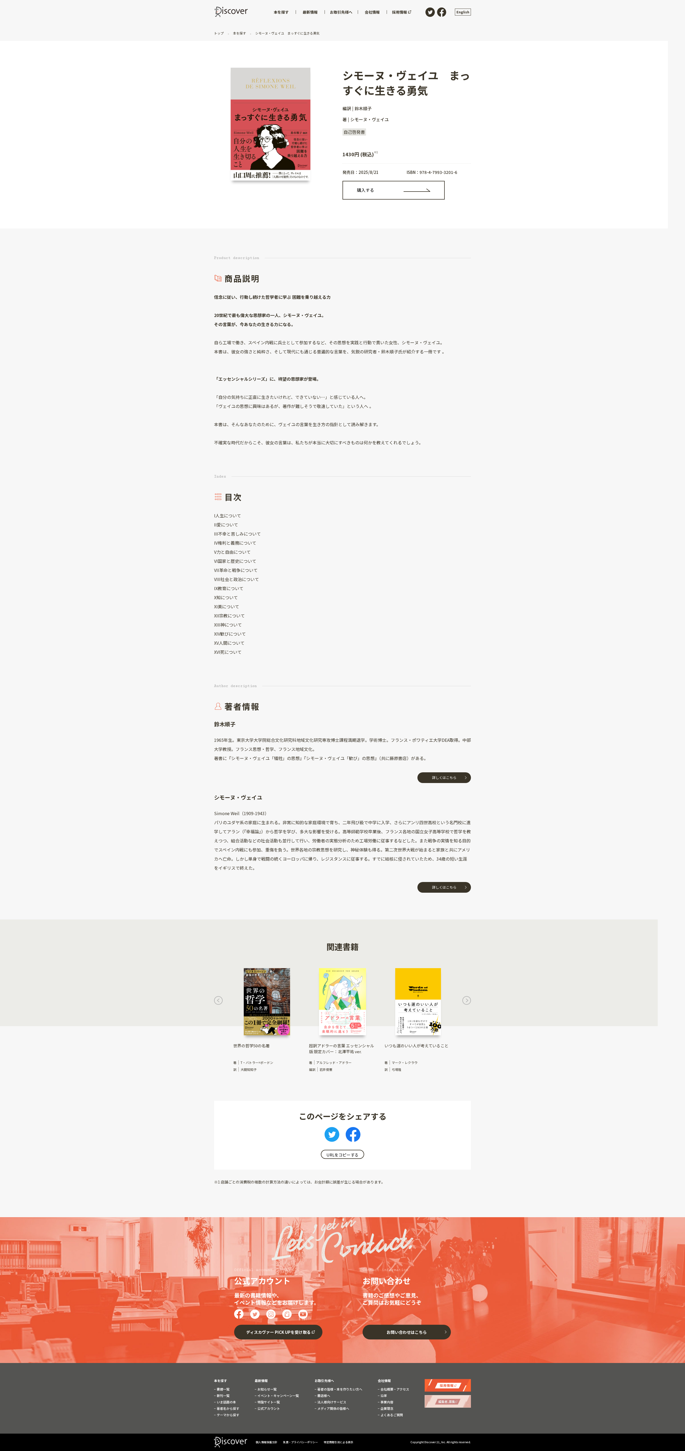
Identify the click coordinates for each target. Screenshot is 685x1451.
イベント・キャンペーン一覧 (278, 1395)
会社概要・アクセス (394, 1389)
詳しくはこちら (444, 777)
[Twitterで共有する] (332, 1136)
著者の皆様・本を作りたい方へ (339, 1389)
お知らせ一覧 (267, 1389)
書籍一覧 (223, 1389)
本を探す (239, 33)
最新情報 (261, 1380)
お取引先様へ (324, 1380)
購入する (365, 190)
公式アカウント (268, 1408)
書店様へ (323, 1395)
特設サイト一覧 (268, 1402)
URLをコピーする (342, 1155)
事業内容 (386, 1402)
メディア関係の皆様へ (333, 1408)
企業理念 (386, 1408)
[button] (218, 1002)
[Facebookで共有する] (353, 1136)
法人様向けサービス (331, 1402)
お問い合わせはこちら (407, 1332)
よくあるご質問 (391, 1414)
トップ (219, 33)
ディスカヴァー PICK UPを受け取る (278, 1332)
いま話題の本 (226, 1402)
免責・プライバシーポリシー (300, 1442)
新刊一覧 (223, 1395)
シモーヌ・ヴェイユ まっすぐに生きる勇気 (286, 33)
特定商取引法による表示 (338, 1442)
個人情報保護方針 (267, 1442)
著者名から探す (227, 1408)
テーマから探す (227, 1414)
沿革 (383, 1395)
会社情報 (384, 1380)
